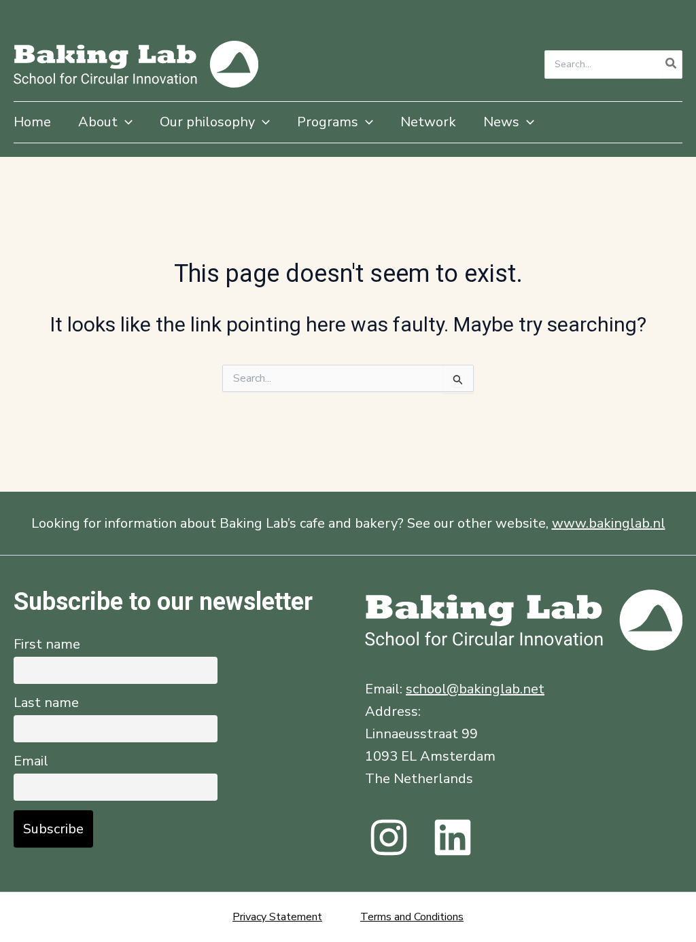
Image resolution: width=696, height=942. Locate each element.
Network (428, 122)
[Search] (671, 64)
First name (47, 644)
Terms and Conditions (412, 916)
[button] (125, 122)
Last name (46, 702)
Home (32, 122)
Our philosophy (207, 122)
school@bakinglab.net (475, 689)
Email (31, 761)
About (98, 122)
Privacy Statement (277, 916)
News (501, 122)
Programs (327, 122)
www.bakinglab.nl (608, 523)
